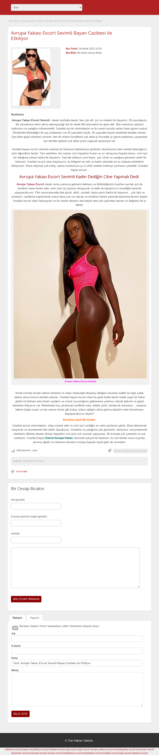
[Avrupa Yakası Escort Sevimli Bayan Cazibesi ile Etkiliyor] (35, 77)
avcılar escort (54, 753)
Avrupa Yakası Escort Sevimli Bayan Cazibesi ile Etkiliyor (61, 35)
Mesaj (14, 670)
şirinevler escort (145, 749)
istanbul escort (139, 753)
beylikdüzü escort (39, 749)
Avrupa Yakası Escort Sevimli (130, 450)
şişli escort (71, 749)
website (15, 533)
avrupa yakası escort (32, 21)
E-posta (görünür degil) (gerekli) (29, 516)
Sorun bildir (21, 471)
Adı (13, 633)
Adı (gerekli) (18, 499)
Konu (14, 658)
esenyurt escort (38, 753)
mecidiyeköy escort (125, 749)
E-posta (15, 645)
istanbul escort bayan (17, 749)
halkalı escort (57, 749)
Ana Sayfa (14, 21)
